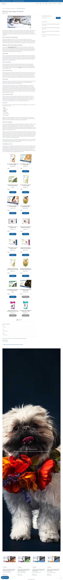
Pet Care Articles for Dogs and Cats (10, 8)
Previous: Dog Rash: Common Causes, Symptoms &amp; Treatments (13, 344)
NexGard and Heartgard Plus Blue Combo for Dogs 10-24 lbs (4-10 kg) (39, 570)
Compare (5, 567)
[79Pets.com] (3, 3)
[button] (53, 1)
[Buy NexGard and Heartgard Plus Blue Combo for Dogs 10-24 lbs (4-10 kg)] (39, 559)
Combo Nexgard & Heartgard (7, 572)
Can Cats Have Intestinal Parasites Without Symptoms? (51, 24)
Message (3, 333)
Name (3, 325)
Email (3, 329)
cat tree (20, 67)
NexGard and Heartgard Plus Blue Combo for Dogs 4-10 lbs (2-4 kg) (53, 570)
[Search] (49, 1)
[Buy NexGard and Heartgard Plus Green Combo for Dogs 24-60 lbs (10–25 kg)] (24, 559)
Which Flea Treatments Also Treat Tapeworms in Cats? (50, 34)
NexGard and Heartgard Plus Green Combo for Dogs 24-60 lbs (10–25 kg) (24, 570)
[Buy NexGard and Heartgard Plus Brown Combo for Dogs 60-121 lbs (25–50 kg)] (9, 559)
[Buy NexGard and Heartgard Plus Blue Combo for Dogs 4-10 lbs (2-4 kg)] (53, 559)
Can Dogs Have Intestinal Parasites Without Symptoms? (51, 27)
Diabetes (4, 110)
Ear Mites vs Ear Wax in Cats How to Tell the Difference (50, 31)
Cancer (4, 107)
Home (3, 8)
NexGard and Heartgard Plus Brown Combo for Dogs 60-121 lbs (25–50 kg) (9, 570)
